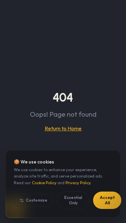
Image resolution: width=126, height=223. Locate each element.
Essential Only (73, 200)
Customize (36, 200)
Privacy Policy (78, 182)
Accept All (107, 200)
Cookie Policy (44, 182)
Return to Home (63, 128)
